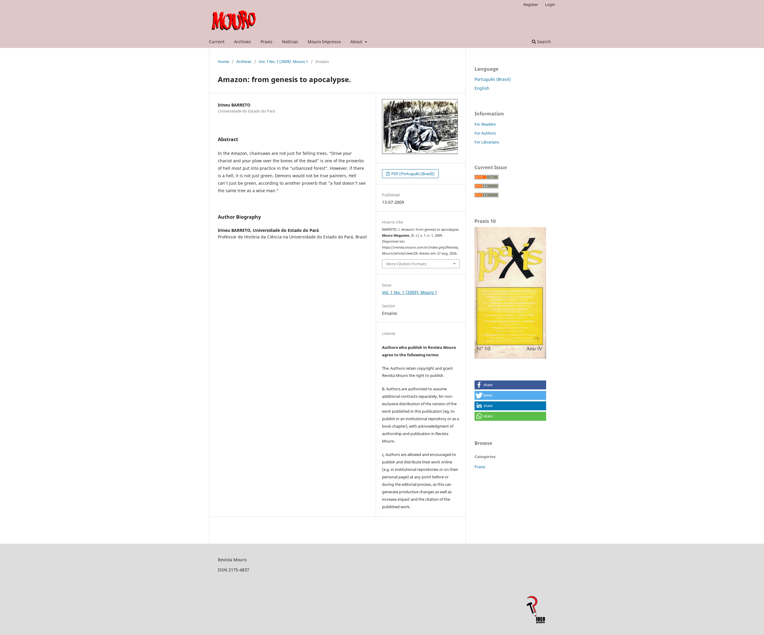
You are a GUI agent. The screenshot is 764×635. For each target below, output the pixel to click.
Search (543, 41)
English (482, 88)
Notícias (290, 41)
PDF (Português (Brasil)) (412, 173)
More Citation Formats (406, 263)
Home (223, 61)
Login (550, 4)
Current (216, 41)
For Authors (485, 133)
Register (530, 4)
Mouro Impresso (324, 41)
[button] (510, 384)
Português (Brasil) (493, 79)
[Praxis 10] (510, 357)
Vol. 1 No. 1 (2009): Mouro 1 (283, 61)
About (356, 41)
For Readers (485, 124)
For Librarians (487, 142)
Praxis (266, 41)
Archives (242, 41)
